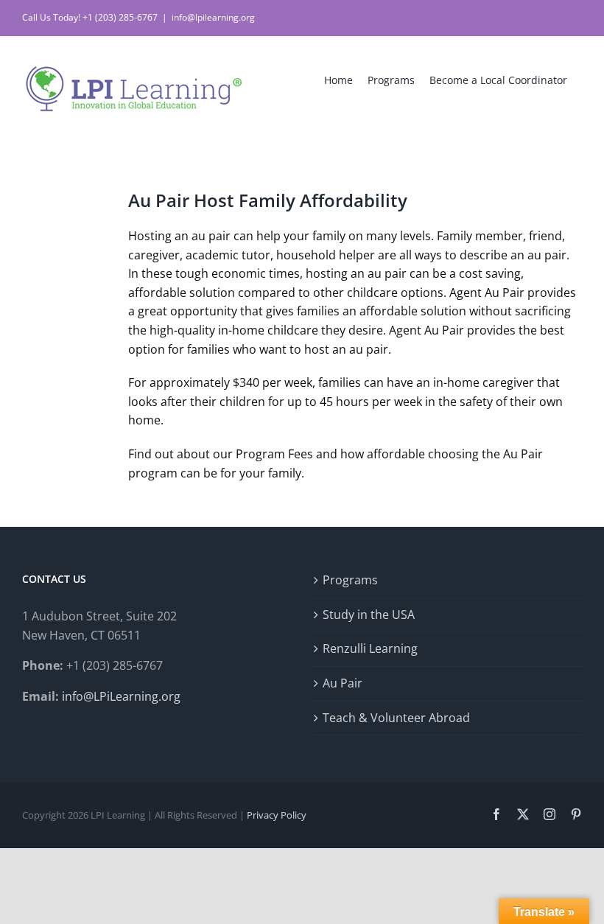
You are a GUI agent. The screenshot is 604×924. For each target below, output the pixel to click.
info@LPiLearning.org (121, 696)
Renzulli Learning (370, 648)
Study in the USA (369, 614)
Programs (350, 580)
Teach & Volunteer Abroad (396, 718)
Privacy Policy (276, 815)
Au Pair (342, 683)
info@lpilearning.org (213, 17)
